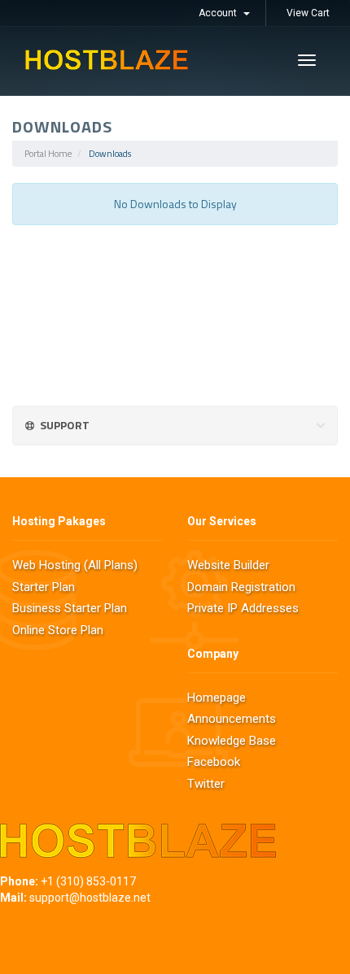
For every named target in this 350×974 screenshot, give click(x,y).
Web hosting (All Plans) (75, 565)
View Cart (308, 13)
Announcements (231, 718)
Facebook (213, 761)
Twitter (206, 783)
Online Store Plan (57, 630)
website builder (228, 565)
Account (220, 13)
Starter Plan (43, 587)
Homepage (216, 697)
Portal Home (48, 153)
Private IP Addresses (243, 608)
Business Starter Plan (69, 608)
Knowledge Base (231, 740)
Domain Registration (241, 587)
